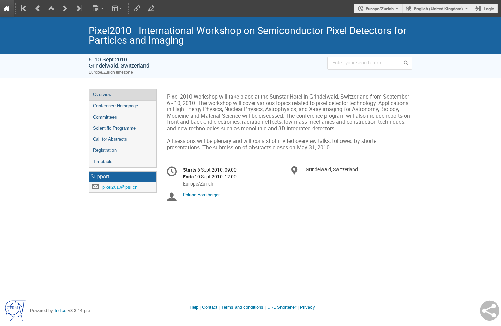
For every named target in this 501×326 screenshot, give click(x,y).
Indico (60, 310)
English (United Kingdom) (438, 8)
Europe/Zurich (380, 8)
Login (489, 8)
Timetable (102, 161)
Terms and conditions (242, 307)
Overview (102, 94)
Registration (105, 150)
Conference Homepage (115, 105)
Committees (105, 117)
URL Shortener (281, 307)
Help (193, 307)
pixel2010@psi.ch (119, 187)
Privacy (307, 307)
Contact (209, 307)
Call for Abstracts (110, 139)
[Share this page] (489, 310)
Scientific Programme (114, 128)
